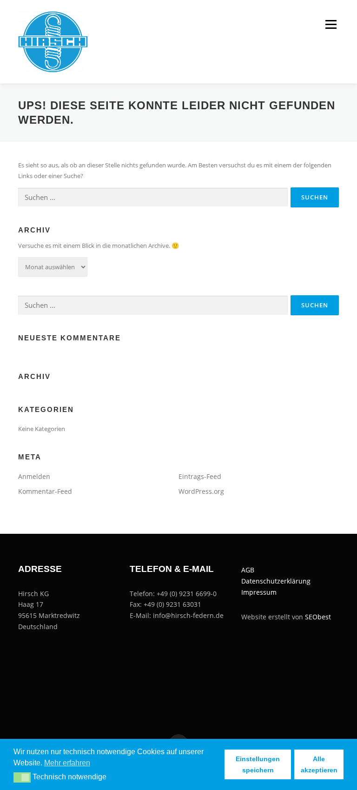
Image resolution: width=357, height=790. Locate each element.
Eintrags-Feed (199, 476)
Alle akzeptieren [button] (319, 764)
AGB (247, 569)
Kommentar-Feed (45, 491)
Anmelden (34, 476)
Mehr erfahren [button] (67, 763)
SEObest (318, 616)
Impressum (259, 592)
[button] (22, 777)
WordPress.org (201, 491)
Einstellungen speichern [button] (258, 764)
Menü (331, 24)
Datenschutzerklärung (276, 581)
